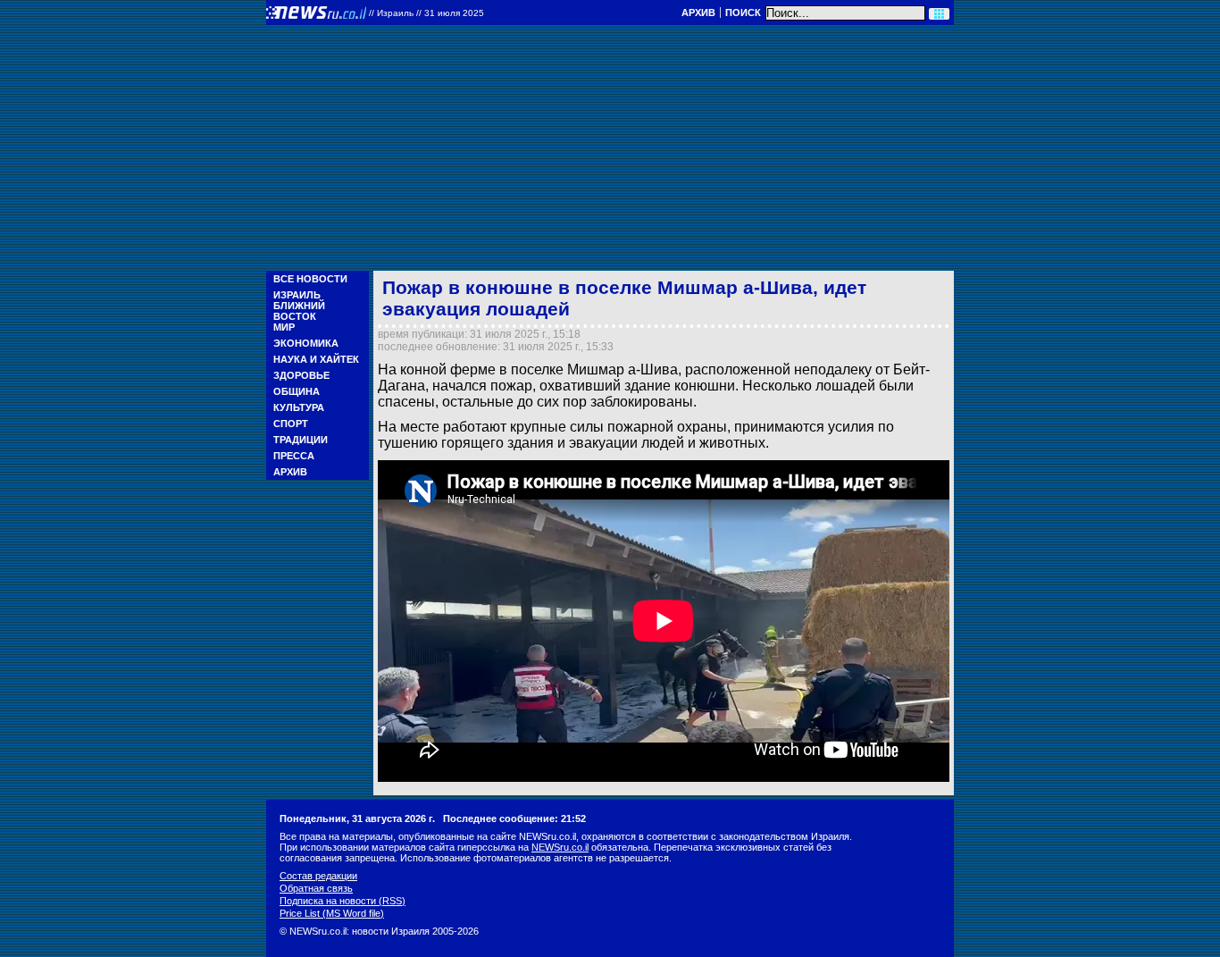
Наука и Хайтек (316, 359)
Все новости (310, 278)
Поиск (743, 12)
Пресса (293, 455)
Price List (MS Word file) (332, 913)
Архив (698, 12)
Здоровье (301, 375)
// (426, 13)
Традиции (300, 439)
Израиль (297, 295)
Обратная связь (316, 888)
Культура (298, 407)
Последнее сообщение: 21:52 (514, 818)
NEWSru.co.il (560, 847)
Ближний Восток (299, 311)
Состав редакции (318, 875)
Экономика (305, 343)
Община (296, 391)
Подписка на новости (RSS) (342, 900)
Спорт (290, 423)
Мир (284, 327)
